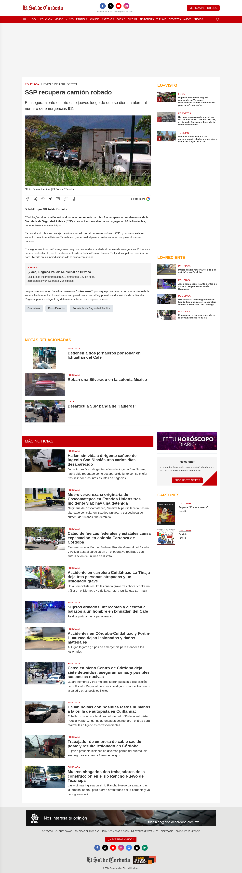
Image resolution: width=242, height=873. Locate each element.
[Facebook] (103, 6)
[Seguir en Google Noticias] (148, 199)
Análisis (94, 19)
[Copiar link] (65, 198)
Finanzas (81, 19)
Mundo (70, 19)
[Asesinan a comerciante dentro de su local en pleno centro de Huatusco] (166, 284)
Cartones (108, 19)
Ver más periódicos (203, 8)
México (58, 19)
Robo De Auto (56, 308)
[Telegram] (50, 198)
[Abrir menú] (24, 19)
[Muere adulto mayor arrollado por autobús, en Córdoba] (166, 269)
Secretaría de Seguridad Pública (91, 308)
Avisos (187, 19)
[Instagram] (126, 6)
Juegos (198, 19)
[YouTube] (118, 6)
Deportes (175, 19)
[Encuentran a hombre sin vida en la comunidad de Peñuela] (166, 315)
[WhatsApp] (43, 198)
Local (34, 19)
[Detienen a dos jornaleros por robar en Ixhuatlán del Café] (45, 358)
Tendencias (147, 19)
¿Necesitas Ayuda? (121, 839)
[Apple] (137, 848)
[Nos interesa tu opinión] (121, 818)
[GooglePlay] (145, 848)
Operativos (33, 308)
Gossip (121, 19)
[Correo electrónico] (57, 198)
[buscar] (218, 19)
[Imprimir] (73, 198)
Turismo (161, 19)
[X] (111, 6)
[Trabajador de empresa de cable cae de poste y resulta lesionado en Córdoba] (45, 748)
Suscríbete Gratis (187, 480)
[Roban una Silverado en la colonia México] (45, 384)
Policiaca (46, 19)
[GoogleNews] (129, 848)
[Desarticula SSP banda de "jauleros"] (45, 411)
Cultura (132, 19)
